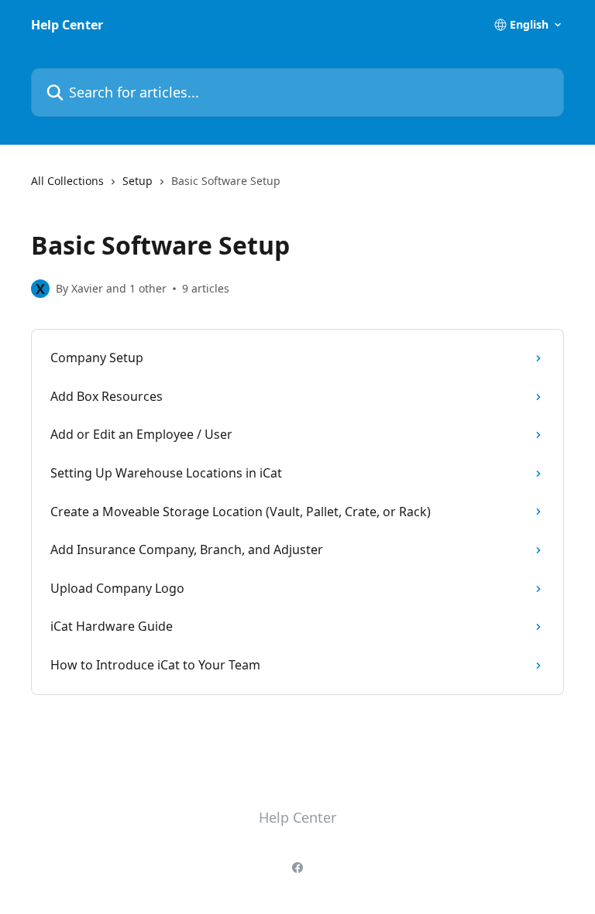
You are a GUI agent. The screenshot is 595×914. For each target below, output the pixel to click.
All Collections (67, 180)
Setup (137, 180)
